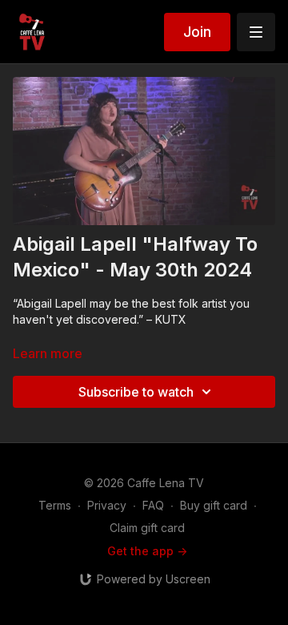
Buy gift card (213, 505)
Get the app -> (147, 551)
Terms (54, 505)
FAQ (153, 505)
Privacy (106, 505)
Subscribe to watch (136, 392)
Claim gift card (147, 527)
